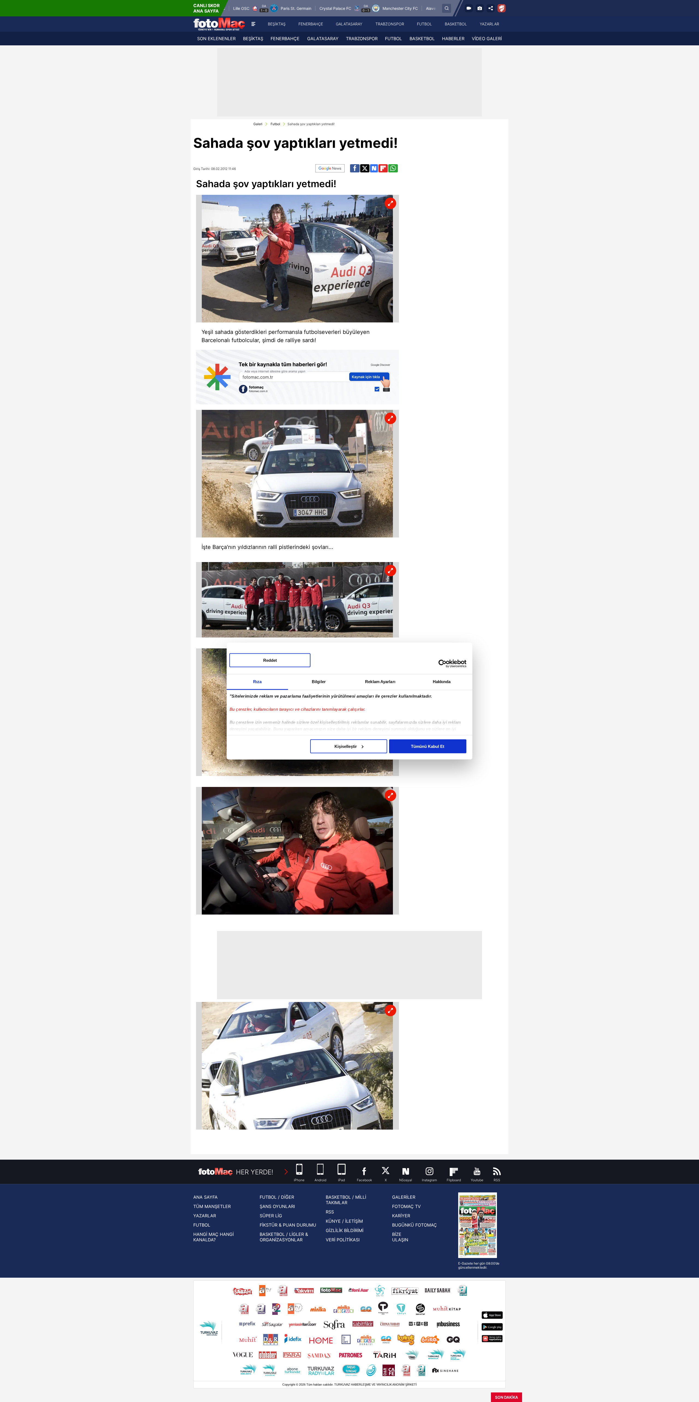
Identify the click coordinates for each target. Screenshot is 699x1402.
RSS (330, 1212)
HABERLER (453, 38)
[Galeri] (480, 8)
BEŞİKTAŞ (253, 38)
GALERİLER (403, 1197)
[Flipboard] (383, 168)
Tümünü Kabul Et (427, 746)
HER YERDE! (254, 1172)
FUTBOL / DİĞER (277, 1197)
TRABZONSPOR (362, 38)
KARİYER (401, 1215)
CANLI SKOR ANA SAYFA (206, 8)
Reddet (270, 660)
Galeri (257, 124)
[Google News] (330, 168)
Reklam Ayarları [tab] (380, 681)
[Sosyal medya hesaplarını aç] (491, 8)
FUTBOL (393, 38)
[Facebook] (355, 168)
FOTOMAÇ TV (406, 1206)
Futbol (275, 124)
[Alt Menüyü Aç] (253, 24)
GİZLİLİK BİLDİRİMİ (344, 1230)
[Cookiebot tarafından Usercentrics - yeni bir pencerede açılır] (442, 664)
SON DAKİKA (506, 1397)
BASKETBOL (422, 38)
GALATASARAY (323, 38)
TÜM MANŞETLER (212, 1206)
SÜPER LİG (271, 1215)
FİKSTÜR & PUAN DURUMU (288, 1225)
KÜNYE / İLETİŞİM (344, 1221)
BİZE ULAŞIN (400, 1236)
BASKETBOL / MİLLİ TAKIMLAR (346, 1199)
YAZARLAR (204, 1215)
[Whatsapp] (393, 168)
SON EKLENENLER (216, 38)
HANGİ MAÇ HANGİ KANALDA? (213, 1236)
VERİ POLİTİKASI (343, 1239)
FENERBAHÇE (285, 38)
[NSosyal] (374, 168)
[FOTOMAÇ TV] (469, 8)
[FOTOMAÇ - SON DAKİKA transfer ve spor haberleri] (219, 24)
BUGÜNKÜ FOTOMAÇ (414, 1225)
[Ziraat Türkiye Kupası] (501, 8)
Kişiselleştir (345, 746)
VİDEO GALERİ (487, 38)
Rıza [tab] (257, 681)
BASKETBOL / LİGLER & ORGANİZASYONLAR (284, 1236)
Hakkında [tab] (442, 681)
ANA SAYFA (205, 1197)
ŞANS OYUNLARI (277, 1206)
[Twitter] (364, 168)
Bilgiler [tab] (319, 681)
